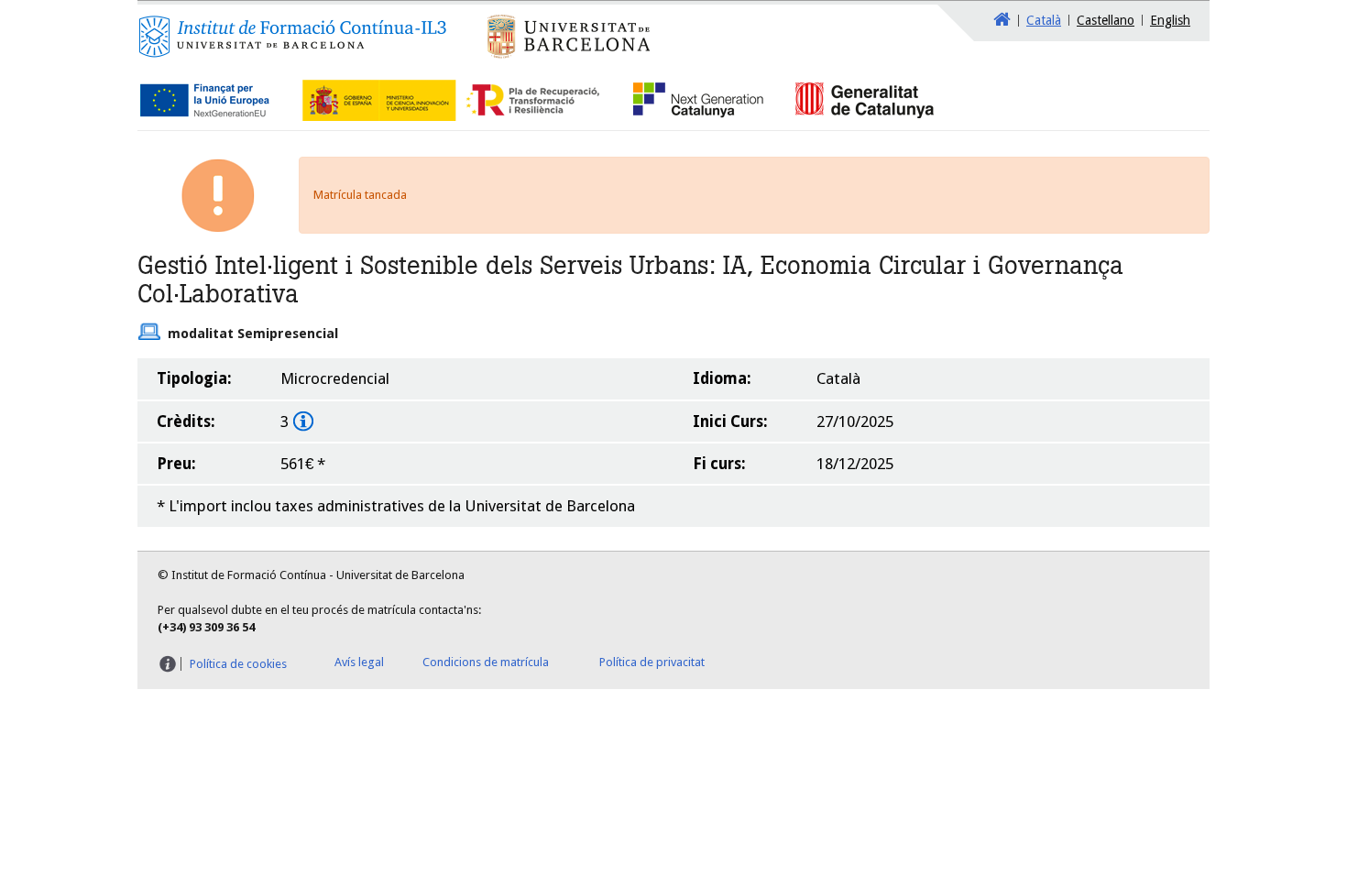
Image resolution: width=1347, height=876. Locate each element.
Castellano (1105, 20)
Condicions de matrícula (485, 662)
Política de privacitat (652, 662)
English (1170, 20)
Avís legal (359, 662)
